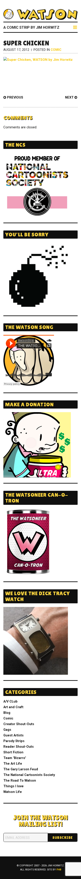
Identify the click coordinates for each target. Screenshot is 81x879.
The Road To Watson (19, 781)
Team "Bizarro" (14, 758)
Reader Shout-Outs (18, 747)
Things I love (13, 786)
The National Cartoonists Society (29, 775)
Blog (6, 713)
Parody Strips (14, 741)
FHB (58, 869)
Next (69, 97)
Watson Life (12, 792)
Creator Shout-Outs (18, 724)
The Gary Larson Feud (20, 769)
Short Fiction (13, 752)
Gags (7, 730)
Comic (56, 50)
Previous (14, 97)
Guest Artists (13, 735)
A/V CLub (10, 701)
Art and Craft (13, 707)
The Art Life (12, 764)
